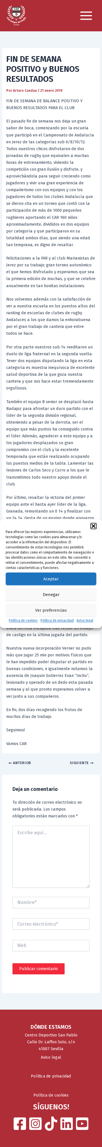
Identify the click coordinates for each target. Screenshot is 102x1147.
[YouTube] (82, 1123)
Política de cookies (23, 621)
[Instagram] (35, 1123)
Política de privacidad (57, 621)
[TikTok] (51, 1123)
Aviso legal (84, 621)
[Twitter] (66, 1123)
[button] (93, 526)
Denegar (51, 594)
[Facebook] (19, 1123)
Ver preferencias (51, 610)
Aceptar (51, 578)
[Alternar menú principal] (86, 15)
